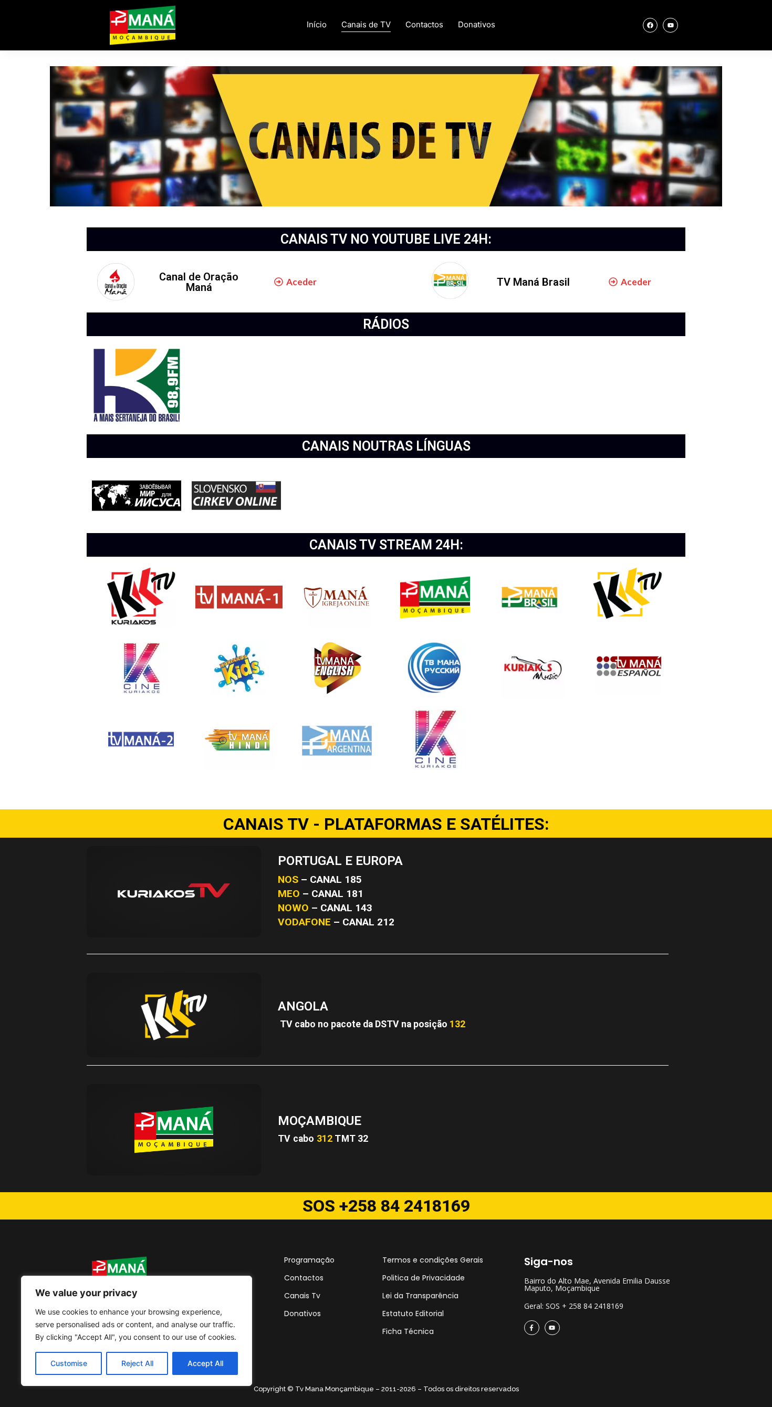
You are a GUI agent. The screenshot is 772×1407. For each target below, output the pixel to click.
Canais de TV (366, 24)
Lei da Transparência (420, 1295)
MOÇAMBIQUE (319, 1120)
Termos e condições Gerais (432, 1260)
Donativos (476, 24)
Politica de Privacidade (423, 1278)
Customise (68, 1363)
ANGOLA (303, 1006)
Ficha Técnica (408, 1331)
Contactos (424, 24)
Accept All (205, 1363)
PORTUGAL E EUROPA (340, 860)
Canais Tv (302, 1295)
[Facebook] (650, 25)
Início (317, 24)
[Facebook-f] (531, 1328)
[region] (136, 1331)
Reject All (137, 1363)
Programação (309, 1260)
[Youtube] (670, 25)
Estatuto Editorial (413, 1313)
